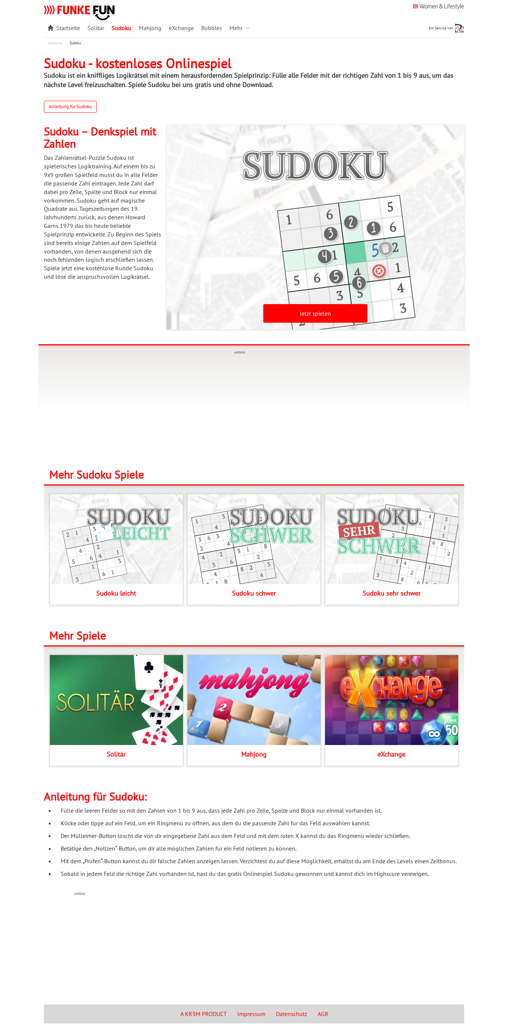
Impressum (251, 1014)
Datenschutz (291, 1014)
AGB (323, 1014)
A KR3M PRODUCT (203, 1014)
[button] (241, 28)
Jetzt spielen (315, 313)
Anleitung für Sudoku (70, 106)
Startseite (55, 43)
